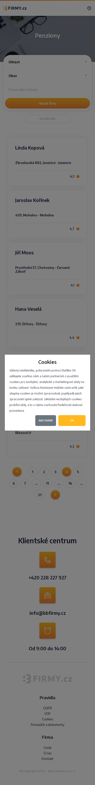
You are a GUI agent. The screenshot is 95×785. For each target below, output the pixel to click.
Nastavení (46, 420)
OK (72, 420)
